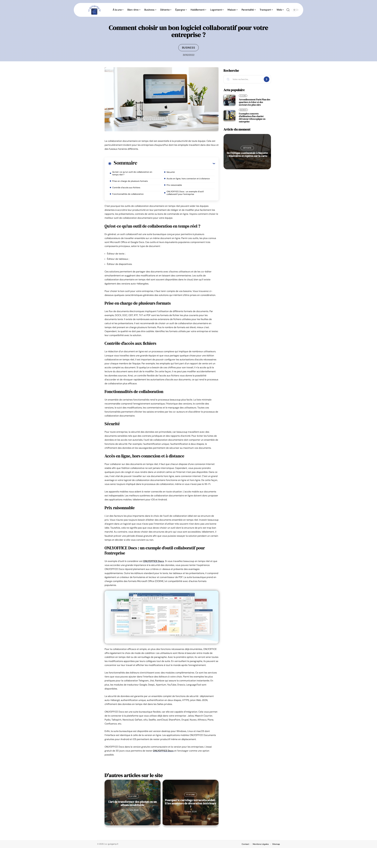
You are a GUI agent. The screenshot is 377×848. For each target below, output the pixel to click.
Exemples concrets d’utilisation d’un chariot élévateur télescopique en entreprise (252, 117)
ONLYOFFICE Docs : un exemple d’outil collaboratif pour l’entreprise (185, 192)
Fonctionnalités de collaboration (128, 194)
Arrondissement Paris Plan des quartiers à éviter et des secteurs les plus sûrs (254, 102)
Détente (247, 148)
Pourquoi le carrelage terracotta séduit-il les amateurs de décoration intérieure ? (190, 803)
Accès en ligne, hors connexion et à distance (188, 178)
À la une (132, 796)
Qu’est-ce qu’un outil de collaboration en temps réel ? (132, 173)
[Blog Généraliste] (94, 9)
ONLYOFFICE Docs (153, 561)
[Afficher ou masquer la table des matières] (176, 163)
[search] (288, 9)
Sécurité (171, 172)
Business (188, 47)
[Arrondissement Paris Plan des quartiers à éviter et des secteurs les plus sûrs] (229, 100)
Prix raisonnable (174, 185)
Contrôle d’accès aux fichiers (126, 187)
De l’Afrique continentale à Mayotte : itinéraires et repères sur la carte (247, 154)
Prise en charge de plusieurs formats (130, 181)
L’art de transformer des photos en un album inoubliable (132, 803)
